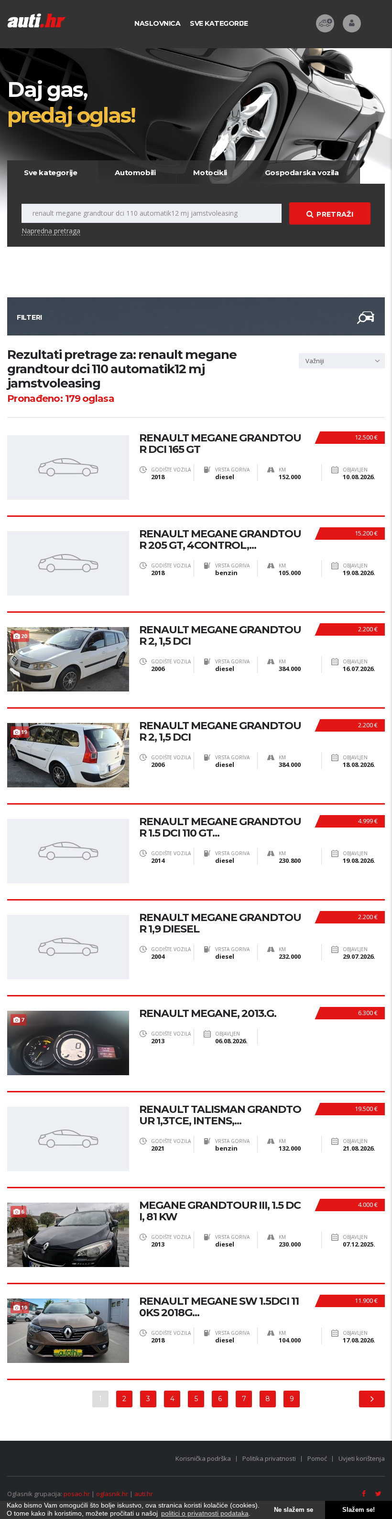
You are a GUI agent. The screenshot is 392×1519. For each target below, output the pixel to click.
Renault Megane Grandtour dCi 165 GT (220, 443)
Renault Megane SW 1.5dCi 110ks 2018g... (219, 1307)
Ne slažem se (293, 1510)
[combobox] (342, 360)
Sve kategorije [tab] (50, 172)
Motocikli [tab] (210, 172)
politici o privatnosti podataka (205, 1513)
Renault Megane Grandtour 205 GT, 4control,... (220, 539)
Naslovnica (157, 23)
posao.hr (77, 1493)
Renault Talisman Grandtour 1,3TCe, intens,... (220, 1115)
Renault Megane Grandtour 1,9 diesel (220, 923)
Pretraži (334, 214)
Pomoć (317, 1458)
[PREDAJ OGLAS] (325, 23)
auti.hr (143, 1493)
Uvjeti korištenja (361, 1458)
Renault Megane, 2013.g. (207, 1013)
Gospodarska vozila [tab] (302, 172)
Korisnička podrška (203, 1458)
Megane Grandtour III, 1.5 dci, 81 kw (220, 1211)
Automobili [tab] (135, 172)
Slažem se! (358, 1510)
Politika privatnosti (269, 1458)
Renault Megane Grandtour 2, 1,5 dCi (220, 635)
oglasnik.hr (112, 1493)
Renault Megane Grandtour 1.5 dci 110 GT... (220, 827)
